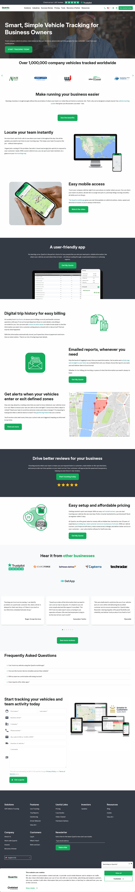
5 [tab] (70, 629)
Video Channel (60, 817)
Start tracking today (67, 477)
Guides (109, 813)
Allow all (118, 873)
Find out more (13, 427)
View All (33, 825)
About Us (7, 836)
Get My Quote (67, 265)
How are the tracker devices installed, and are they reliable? (28, 671)
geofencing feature (42, 412)
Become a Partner (73, 8)
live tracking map (20, 153)
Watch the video (78, 209)
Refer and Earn (35, 845)
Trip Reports (34, 813)
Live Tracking (34, 809)
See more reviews (67, 640)
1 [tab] (62, 629)
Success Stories (47, 8)
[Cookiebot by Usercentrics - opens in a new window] (12, 888)
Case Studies (60, 813)
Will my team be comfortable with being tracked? (25, 676)
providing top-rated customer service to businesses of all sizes (97, 524)
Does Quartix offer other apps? (18, 682)
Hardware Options (62, 821)
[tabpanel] (22, 610)
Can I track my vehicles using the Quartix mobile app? (26, 665)
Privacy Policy (51, 771)
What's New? (34, 840)
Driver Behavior (35, 821)
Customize (117, 879)
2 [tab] (64, 629)
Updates (84, 809)
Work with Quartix (10, 840)
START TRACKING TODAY (18, 49)
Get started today (126, 8)
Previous (2, 76)
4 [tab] (68, 629)
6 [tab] (72, 629)
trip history (20, 319)
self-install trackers (108, 511)
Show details (30, 888)
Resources (86, 8)
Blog (108, 809)
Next (133, 76)
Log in (32, 836)
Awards (7, 845)
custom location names (36, 324)
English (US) (109, 8)
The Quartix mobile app (77, 200)
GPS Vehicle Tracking (11, 809)
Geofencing (34, 817)
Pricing (57, 8)
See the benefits (68, 118)
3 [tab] (66, 629)
